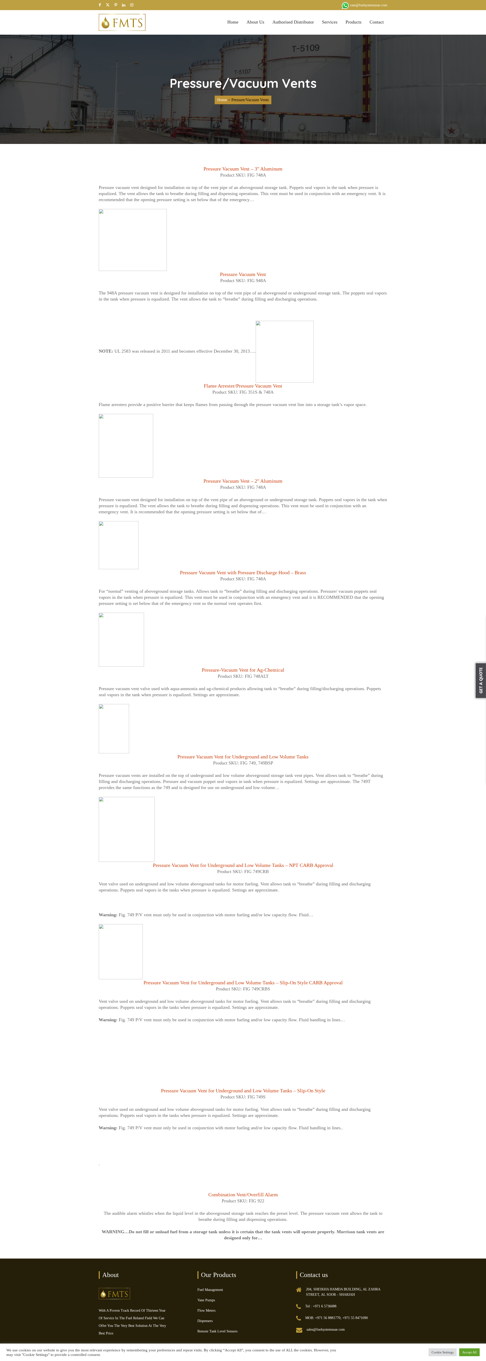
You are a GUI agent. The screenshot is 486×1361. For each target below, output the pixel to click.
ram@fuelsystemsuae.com (368, 5)
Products (353, 22)
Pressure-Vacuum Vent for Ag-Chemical (243, 670)
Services (329, 22)
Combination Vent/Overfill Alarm (243, 1194)
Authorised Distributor (293, 22)
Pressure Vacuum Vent (243, 274)
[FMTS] (122, 22)
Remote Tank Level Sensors (217, 1331)
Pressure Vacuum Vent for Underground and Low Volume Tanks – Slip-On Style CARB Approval (243, 982)
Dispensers (205, 1321)
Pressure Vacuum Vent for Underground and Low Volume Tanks (243, 756)
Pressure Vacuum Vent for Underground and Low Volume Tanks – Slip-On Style (243, 1090)
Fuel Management (210, 1290)
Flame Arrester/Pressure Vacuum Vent (243, 386)
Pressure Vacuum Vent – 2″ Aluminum (243, 481)
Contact (377, 22)
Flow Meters (206, 1310)
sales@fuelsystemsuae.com (326, 1329)
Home (232, 22)
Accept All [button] (469, 1352)
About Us (255, 22)
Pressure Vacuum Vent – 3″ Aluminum (243, 169)
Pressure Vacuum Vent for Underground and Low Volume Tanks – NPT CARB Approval (243, 865)
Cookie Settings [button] (443, 1352)
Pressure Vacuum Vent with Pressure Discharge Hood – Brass (243, 572)
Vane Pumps (206, 1300)
